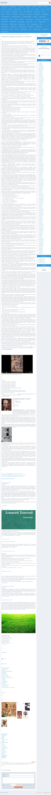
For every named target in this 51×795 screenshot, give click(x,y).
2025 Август (41, 238)
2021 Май (40, 174)
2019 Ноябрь (41, 151)
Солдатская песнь (4, 748)
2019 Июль (41, 146)
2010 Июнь (41, 64)
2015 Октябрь (41, 90)
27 (45, 55)
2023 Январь (41, 199)
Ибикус (19, 764)
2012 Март (41, 70)
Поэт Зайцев (3, 746)
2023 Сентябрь (41, 209)
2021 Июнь (41, 175)
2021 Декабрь (41, 183)
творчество (5, 763)
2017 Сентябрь (41, 119)
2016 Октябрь (41, 105)
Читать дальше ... (7, 349)
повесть (15, 763)
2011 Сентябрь (41, 66)
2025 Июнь (41, 235)
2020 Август (41, 163)
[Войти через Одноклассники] (48, 41)
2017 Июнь (41, 115)
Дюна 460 (2, 741)
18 (42, 54)
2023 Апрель (41, 203)
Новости (2, 753)
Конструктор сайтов (39, 792)
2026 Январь (41, 244)
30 (39, 57)
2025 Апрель (41, 233)
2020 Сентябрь (41, 164)
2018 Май (40, 129)
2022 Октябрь (41, 195)
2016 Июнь (41, 100)
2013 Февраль (41, 80)
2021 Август (41, 178)
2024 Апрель (41, 218)
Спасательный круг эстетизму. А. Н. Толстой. (8, 551)
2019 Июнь (41, 145)
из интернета (26, 763)
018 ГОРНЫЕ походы (4, 686)
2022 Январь (41, 184)
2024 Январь (41, 214)
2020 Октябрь (41, 165)
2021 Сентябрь (41, 179)
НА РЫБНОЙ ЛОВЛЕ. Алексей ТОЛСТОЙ (7, 586)
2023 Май (40, 204)
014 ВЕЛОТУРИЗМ (4, 682)
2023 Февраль (41, 200)
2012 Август (41, 76)
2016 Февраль (41, 95)
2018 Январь (41, 124)
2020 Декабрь (41, 168)
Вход (46, 35)
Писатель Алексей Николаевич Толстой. (8, 478)
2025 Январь (41, 229)
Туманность (3, 736)
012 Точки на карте (4, 681)
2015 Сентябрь (41, 89)
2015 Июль (41, 86)
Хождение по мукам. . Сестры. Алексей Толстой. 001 (11, 473)
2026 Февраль (41, 245)
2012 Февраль (41, 69)
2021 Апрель (41, 173)
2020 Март (41, 156)
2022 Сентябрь (41, 194)
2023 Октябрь (41, 210)
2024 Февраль (41, 215)
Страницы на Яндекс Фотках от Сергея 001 (7, 687)
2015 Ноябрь (41, 91)
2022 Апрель (41, 188)
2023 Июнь (41, 205)
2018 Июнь (41, 130)
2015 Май (40, 84)
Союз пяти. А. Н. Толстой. (5, 539)
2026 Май (40, 249)
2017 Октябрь (41, 120)
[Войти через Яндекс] (45, 41)
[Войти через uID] (39, 41)
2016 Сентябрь (41, 104)
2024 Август (41, 223)
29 (48, 55)
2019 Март (41, 141)
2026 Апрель (41, 248)
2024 (5, 34)
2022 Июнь (41, 190)
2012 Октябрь (41, 79)
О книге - (2, 743)
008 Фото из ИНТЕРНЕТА (5, 676)
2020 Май (40, 159)
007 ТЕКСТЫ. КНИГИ (4, 675)
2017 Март (41, 111)
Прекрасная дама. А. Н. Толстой (6, 571)
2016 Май (40, 99)
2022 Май (40, 189)
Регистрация (43, 35)
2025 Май (40, 234)
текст (13, 763)
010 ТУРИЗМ (3, 678)
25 (42, 55)
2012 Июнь (41, 74)
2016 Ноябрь (41, 106)
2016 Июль (41, 101)
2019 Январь (41, 139)
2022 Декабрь (41, 198)
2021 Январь (41, 169)
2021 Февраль (41, 170)
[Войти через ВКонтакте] (41, 41)
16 (39, 54)
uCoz (44, 792)
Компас (3, 3)
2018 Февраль (41, 125)
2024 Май (40, 219)
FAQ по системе (41, 261)
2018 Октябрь (41, 135)
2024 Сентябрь (41, 224)
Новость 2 (3, 756)
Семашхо (3, 757)
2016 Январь (41, 94)
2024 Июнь (41, 220)
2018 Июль (41, 131)
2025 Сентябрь (41, 239)
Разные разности (4, 752)
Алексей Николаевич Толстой (24, 764)
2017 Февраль (41, 110)
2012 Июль (41, 75)
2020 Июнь (41, 160)
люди (8, 763)
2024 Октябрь (41, 225)
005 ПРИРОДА (3, 672)
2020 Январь (41, 154)
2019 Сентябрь (41, 149)
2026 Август (41, 253)
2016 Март (41, 96)
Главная (2, 34)
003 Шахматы (3, 670)
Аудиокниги (4, 755)
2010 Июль (41, 65)
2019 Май (40, 144)
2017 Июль (41, 116)
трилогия (5, 764)
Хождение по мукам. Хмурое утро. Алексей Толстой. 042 (12, 476)
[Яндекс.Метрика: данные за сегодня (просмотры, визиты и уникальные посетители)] (48, 792)
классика (11, 763)
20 (45, 54)
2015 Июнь (41, 85)
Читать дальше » (5, 505)
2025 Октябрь (41, 240)
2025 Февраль (41, 230)
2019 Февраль (41, 140)
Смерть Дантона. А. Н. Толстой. (6, 482)
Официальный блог (42, 258)
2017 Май (40, 114)
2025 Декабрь (41, 243)
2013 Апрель (41, 81)
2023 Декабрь (41, 213)
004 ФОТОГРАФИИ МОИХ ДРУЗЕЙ (6, 671)
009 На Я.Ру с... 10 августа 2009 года (7, 677)
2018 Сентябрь (41, 134)
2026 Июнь (41, 250)
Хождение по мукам (30, 763)
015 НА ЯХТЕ (3, 683)
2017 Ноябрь (41, 121)
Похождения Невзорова (20, 763)
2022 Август (41, 193)
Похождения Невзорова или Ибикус (12, 764)
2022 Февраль (41, 185)
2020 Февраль (41, 155)
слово (3, 764)
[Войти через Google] (46, 41)
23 (10, 34)
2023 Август (41, 208)
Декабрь (8, 34)
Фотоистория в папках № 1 (5, 667)
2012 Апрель (41, 71)
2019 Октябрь (41, 150)
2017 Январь (41, 109)
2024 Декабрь (41, 228)
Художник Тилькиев (4, 747)
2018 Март (41, 126)
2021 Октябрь (41, 180)
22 (48, 54)
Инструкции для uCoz (42, 262)
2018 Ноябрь (41, 136)
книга (3, 763)
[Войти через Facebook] (43, 41)
